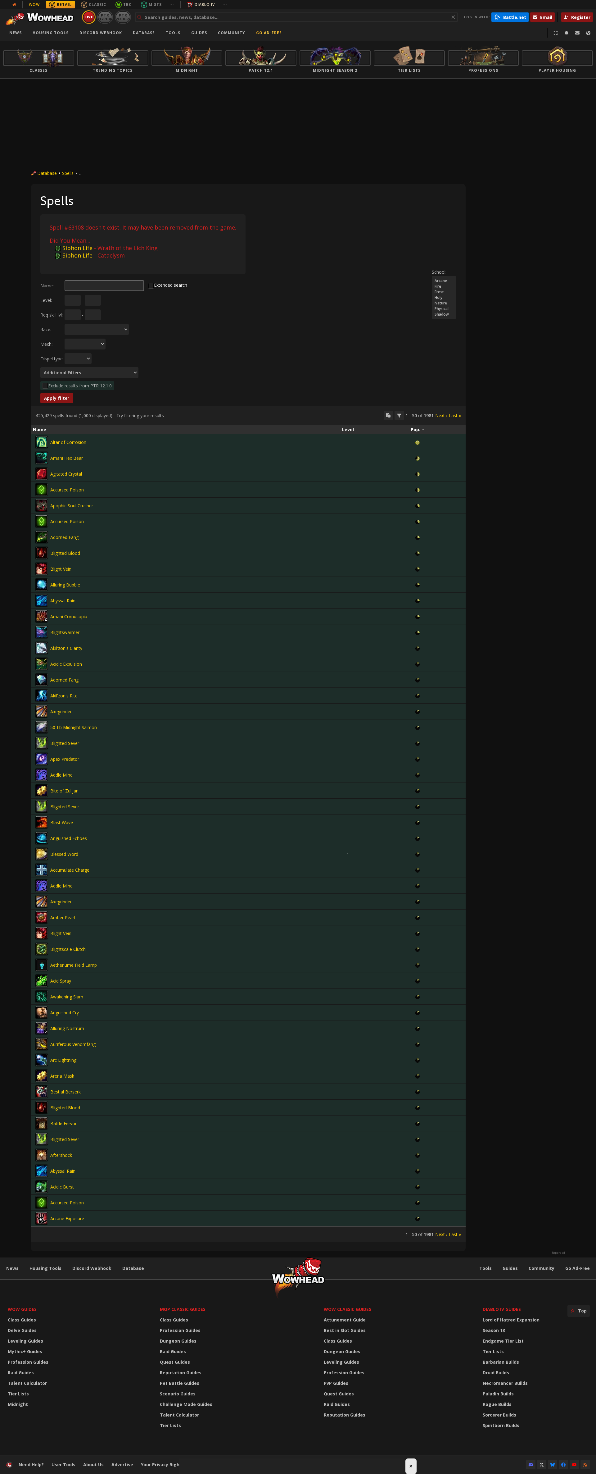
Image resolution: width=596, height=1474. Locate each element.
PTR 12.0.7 (123, 17)
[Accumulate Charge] (41, 870)
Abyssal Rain (62, 601)
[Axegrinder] (41, 711)
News (15, 32)
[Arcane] (444, 281)
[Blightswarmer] (41, 632)
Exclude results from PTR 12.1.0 (80, 386)
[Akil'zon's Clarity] (41, 648)
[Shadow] (444, 314)
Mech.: (46, 344)
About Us (93, 1464)
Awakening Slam (66, 997)
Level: (46, 300)
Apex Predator (64, 759)
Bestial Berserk (65, 1092)
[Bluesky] (552, 1464)
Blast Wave (61, 822)
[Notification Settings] (566, 33)
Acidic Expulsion (66, 664)
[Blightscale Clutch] (41, 949)
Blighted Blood (65, 553)
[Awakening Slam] (41, 996)
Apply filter (57, 398)
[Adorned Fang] (41, 537)
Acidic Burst (62, 1187)
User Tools (63, 1464)
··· (171, 4)
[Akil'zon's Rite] (41, 695)
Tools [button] (173, 32)
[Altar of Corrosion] (41, 442)
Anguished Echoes (68, 838)
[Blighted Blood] (41, 553)
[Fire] (444, 286)
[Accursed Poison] (41, 489)
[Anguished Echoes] (41, 838)
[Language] (588, 33)
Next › (441, 415)
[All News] (14, 4)
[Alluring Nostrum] (41, 1028)
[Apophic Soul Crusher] (41, 505)
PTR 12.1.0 (105, 17)
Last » (455, 415)
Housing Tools (45, 1268)
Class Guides (22, 1320)
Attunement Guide (345, 1320)
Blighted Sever (64, 743)
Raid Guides (21, 1373)
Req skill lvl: (51, 315)
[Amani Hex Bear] (41, 458)
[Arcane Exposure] (41, 1218)
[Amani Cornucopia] (41, 616)
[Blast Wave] (41, 822)
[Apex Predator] (41, 759)
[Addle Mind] (41, 775)
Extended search (170, 285)
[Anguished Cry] (41, 1012)
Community (231, 32)
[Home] (41, 17)
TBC (127, 4)
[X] (541, 1464)
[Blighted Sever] (41, 743)
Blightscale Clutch (68, 949)
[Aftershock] (41, 1155)
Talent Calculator (27, 1383)
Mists (155, 4)
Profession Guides (28, 1362)
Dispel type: (52, 359)
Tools (485, 1268)
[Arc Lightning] (41, 1060)
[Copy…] (388, 415)
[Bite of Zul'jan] (41, 790)
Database (144, 32)
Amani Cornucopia (68, 616)
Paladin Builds (498, 1394)
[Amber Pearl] (41, 917)
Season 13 (494, 1330)
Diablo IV (205, 4)
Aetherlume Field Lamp (73, 965)
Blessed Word (64, 854)
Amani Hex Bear (66, 458)
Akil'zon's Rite (64, 696)
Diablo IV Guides (502, 1309)
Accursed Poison (67, 490)
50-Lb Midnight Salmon (73, 727)
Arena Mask (62, 1076)
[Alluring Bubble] (41, 585)
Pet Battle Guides (179, 1383)
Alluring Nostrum (67, 1028)
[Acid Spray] (41, 981)
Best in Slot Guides (345, 1330)
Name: (47, 286)
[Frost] (444, 292)
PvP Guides (336, 1383)
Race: (45, 329)
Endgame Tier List (503, 1341)
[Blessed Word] (41, 854)
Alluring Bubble (65, 585)
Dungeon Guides (178, 1341)
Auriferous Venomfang (73, 1044)
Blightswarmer (64, 632)
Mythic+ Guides (25, 1351)
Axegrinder (61, 711)
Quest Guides (175, 1362)
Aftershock (61, 1155)
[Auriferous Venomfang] (41, 1044)
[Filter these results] (399, 415)
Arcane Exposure (67, 1218)
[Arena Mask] (41, 1076)
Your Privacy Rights (162, 1464)
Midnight (18, 1404)
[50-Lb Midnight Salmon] (41, 727)
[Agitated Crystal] (41, 474)
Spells (68, 173)
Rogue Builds (497, 1404)
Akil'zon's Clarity (66, 648)
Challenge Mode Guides (186, 1404)
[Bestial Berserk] (41, 1092)
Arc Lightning (63, 1060)
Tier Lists (18, 1394)
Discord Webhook (100, 32)
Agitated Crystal (66, 474)
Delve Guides (22, 1330)
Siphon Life (77, 248)
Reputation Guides (180, 1373)
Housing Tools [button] (51, 32)
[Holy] (444, 297)
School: (439, 272)
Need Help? (31, 1464)
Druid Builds (496, 1373)
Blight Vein (60, 569)
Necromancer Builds (505, 1383)
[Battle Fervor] (41, 1123)
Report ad (558, 1252)
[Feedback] (577, 33)
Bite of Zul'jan (64, 791)
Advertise (122, 1464)
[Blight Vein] (41, 569)
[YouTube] (574, 1464)
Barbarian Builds (501, 1362)
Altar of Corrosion (68, 442)
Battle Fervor (63, 1123)
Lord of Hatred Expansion (511, 1320)
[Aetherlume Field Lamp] (41, 965)
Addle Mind (61, 775)
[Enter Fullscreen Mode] (555, 33)
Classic (97, 4)
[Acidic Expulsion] (41, 664)
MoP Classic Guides (182, 1309)
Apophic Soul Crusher (71, 506)
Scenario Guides (178, 1394)
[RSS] (585, 1464)
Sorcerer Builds (499, 1415)
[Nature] (444, 303)
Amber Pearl (62, 917)
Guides (199, 32)
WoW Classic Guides (347, 1309)
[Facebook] (563, 1464)
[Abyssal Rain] (41, 600)
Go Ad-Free (269, 32)
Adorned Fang (64, 537)
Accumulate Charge (69, 870)
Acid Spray (60, 981)
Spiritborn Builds (501, 1425)
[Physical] (444, 309)
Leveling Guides (25, 1341)
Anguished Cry (64, 1012)
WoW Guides (22, 1309)
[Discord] (530, 1464)
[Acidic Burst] (41, 1187)
